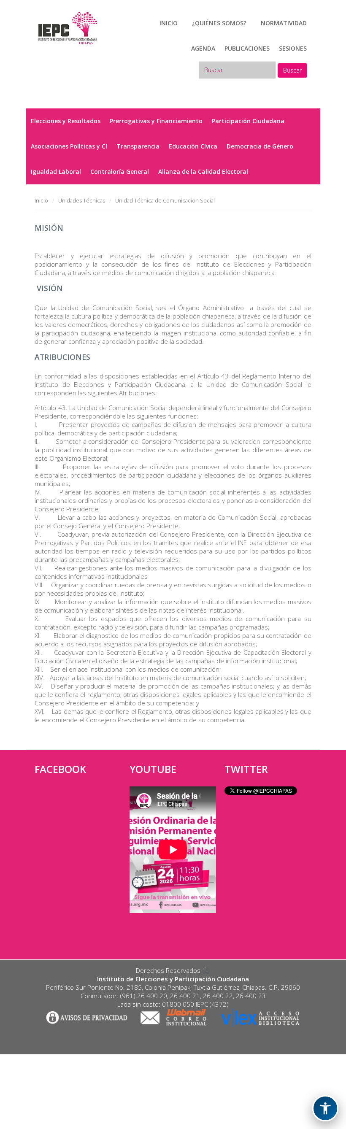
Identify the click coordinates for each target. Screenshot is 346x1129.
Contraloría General (119, 171)
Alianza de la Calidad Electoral (203, 171)
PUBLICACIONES (247, 48)
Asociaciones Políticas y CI (69, 146)
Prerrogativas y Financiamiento (156, 121)
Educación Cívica (193, 146)
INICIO (168, 23)
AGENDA (203, 48)
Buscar (292, 70)
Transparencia (137, 146)
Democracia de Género (260, 146)
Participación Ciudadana (248, 121)
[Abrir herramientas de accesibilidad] (325, 1108)
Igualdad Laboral (56, 171)
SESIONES (293, 48)
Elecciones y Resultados (65, 121)
